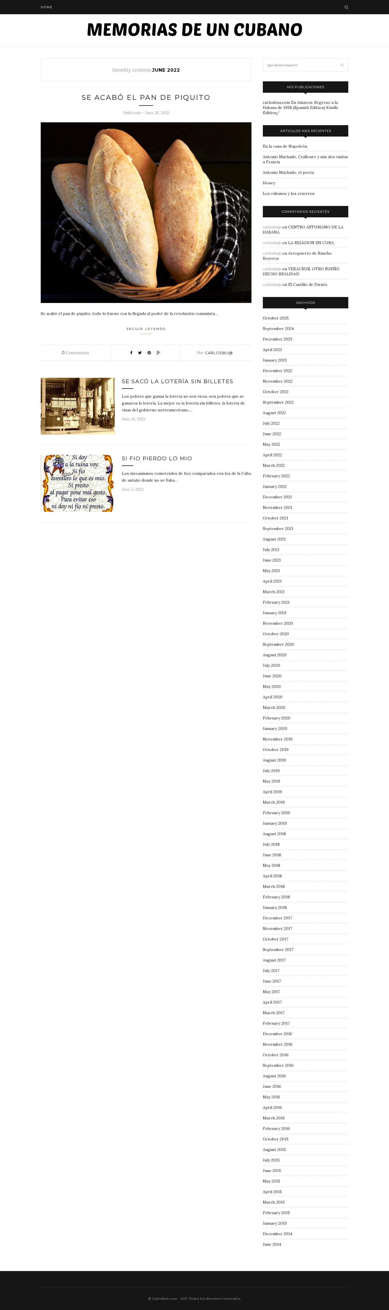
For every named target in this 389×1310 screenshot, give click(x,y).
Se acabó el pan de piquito (146, 97)
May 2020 (272, 686)
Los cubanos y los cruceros (289, 193)
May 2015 (271, 1181)
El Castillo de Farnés (307, 284)
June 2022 (272, 433)
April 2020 (272, 697)
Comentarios (75, 352)
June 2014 (272, 1244)
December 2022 (277, 370)
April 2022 (272, 454)
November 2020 (278, 623)
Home (47, 7)
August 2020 (274, 654)
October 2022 (275, 391)
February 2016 (276, 1128)
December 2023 (277, 339)
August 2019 (274, 760)
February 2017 (276, 1023)
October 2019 (275, 749)
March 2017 (273, 1012)
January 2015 (275, 1223)
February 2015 (276, 1212)
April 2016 (272, 1107)
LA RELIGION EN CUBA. (311, 242)
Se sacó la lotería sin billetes (178, 381)
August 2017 (274, 960)
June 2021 (272, 560)
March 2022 (274, 465)
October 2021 (275, 518)
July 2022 (271, 423)
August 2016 (274, 1075)
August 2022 (274, 412)
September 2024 (278, 328)
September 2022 (278, 402)
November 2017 (277, 928)
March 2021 (273, 591)
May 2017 (271, 991)
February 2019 (276, 812)
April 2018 (272, 875)
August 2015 (274, 1149)
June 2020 (272, 675)
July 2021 (271, 549)
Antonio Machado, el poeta (288, 172)
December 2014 (277, 1233)
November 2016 (277, 1044)
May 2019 (271, 781)
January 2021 (274, 612)
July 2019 (271, 770)
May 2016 (271, 1096)
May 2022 (271, 444)
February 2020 (276, 718)
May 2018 (271, 865)
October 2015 (275, 1139)
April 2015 (272, 1191)
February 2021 (276, 602)
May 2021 (271, 570)
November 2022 (277, 381)
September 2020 (278, 644)
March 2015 (274, 1202)
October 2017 (275, 939)
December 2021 (277, 497)
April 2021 (272, 581)
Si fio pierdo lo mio (157, 458)
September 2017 (278, 949)
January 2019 (275, 823)
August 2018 (274, 833)
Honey (269, 182)
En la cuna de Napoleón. (285, 146)
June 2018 (272, 854)
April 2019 (272, 791)
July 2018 (271, 844)
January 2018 (275, 907)
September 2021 (278, 528)
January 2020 (275, 728)
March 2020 (274, 707)
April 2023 (272, 349)
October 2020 (276, 633)
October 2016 (275, 1054)
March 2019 (274, 802)
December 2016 (277, 1033)
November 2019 (277, 739)
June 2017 (272, 981)
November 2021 (277, 507)
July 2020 (271, 665)
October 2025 (276, 318)
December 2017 (277, 918)
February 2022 (276, 475)
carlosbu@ (219, 352)
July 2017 (271, 970)
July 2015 (271, 1160)
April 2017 (272, 1002)
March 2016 (274, 1118)
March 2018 (274, 886)
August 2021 (274, 539)
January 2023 (275, 360)
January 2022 (275, 486)
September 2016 (278, 1065)
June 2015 (272, 1170)
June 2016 (272, 1086)
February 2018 (276, 897)
